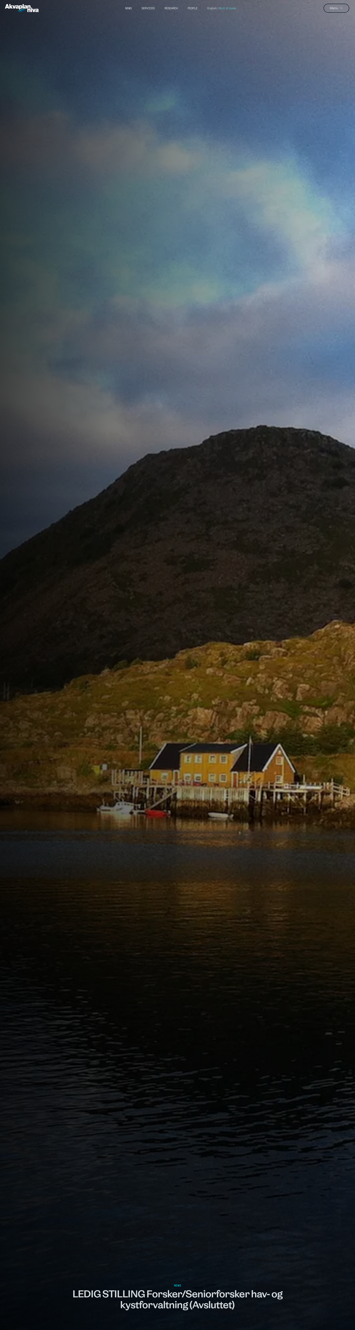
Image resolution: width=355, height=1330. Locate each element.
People (192, 8)
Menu (334, 8)
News (128, 8)
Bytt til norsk (227, 8)
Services (148, 8)
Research (171, 8)
